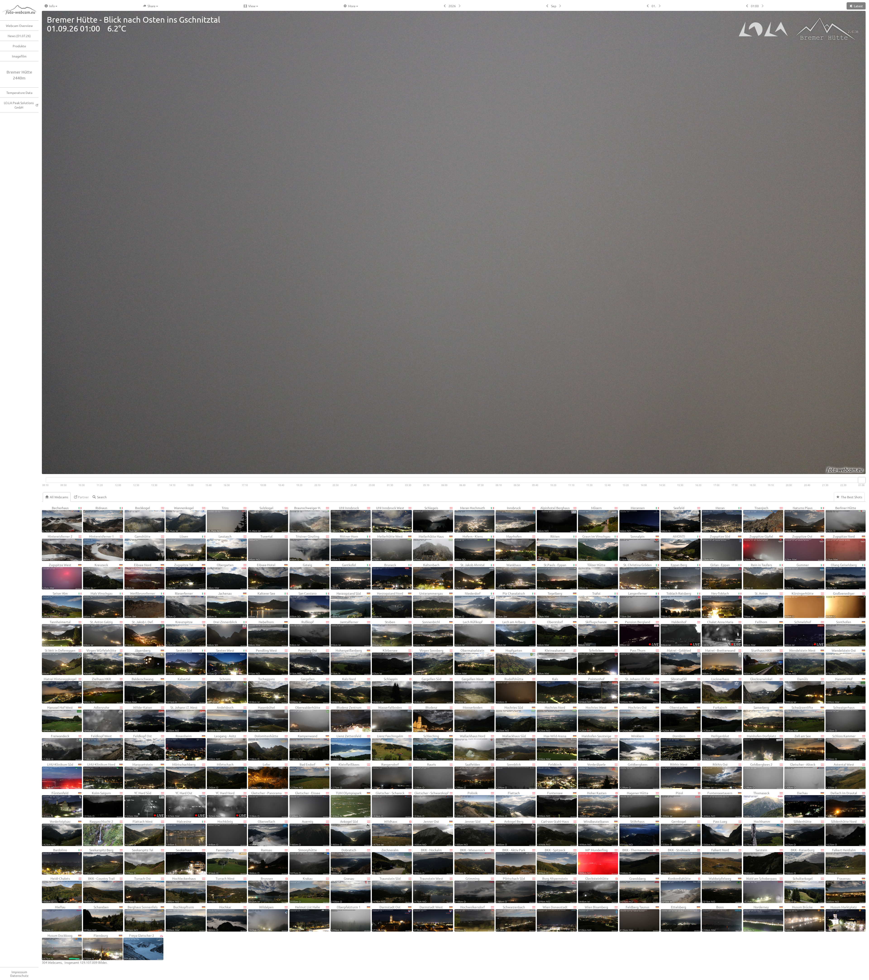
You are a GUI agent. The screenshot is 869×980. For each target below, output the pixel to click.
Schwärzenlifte (799, 718)
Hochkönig (220, 832)
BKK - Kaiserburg (799, 861)
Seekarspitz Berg (98, 861)
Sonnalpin (632, 547)
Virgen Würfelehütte (99, 661)
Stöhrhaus (632, 832)
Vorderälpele (591, 775)
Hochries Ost (633, 718)
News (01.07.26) (19, 36)
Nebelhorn (261, 633)
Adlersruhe (96, 718)
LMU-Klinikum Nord (99, 775)
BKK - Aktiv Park (510, 861)
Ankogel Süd (344, 832)
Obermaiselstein (470, 661)
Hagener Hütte (634, 804)
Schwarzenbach (510, 918)
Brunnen (260, 889)
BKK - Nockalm (427, 861)
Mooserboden (468, 718)
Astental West (840, 775)
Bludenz (425, 718)
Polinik (466, 804)
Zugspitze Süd (716, 547)
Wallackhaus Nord (470, 747)
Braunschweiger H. (305, 519)
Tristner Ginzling (305, 547)
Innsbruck (508, 519)
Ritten (548, 547)
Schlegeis (425, 519)
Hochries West (592, 718)
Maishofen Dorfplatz (759, 747)
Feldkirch (549, 775)
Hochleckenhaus (181, 889)
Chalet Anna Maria (721, 633)
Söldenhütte (798, 832)
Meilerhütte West (387, 547)
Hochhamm (756, 832)
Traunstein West (428, 889)
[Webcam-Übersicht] (21, 10)
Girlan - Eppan (716, 576)
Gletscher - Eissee (305, 804)
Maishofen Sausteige (594, 747)
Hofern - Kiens (469, 547)
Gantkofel (343, 576)
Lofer (259, 775)
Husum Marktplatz (841, 918)
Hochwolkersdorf (470, 918)
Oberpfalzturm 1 (346, 918)
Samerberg (756, 718)
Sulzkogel (260, 519)
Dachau (796, 804)
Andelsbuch (220, 718)
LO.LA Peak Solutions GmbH (19, 105)
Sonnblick (508, 775)
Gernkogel (673, 832)
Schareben (96, 918)
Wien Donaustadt (552, 918)
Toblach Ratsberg (676, 604)
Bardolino (54, 861)
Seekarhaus (179, 861)
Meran (713, 519)
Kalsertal (178, 690)
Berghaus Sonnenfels (141, 918)
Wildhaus (384, 832)
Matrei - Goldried (676, 661)
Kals (547, 690)
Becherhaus (55, 519)
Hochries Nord (551, 718)
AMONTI (673, 547)
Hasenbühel (261, 718)
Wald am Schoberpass (760, 889)
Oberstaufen (674, 718)
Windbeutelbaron (593, 832)
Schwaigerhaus (840, 718)
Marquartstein (139, 775)
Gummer (797, 576)
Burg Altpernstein (552, 889)
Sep (553, 6)
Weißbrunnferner (140, 604)
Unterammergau (428, 604)
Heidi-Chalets (56, 889)
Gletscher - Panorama (265, 804)
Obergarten (220, 576)
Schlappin (385, 690)
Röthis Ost (715, 775)
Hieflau (53, 918)
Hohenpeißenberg (346, 661)
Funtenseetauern (717, 804)
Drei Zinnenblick (222, 633)
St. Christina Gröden (636, 576)
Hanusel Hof (839, 690)
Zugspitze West (56, 576)
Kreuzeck (95, 576)
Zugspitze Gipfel (758, 547)
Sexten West (220, 661)
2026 (452, 6)
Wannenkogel (180, 519)
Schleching (426, 747)
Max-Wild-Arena (551, 747)
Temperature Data (19, 93)
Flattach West (139, 832)
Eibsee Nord (138, 576)
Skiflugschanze (592, 633)
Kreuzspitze (179, 633)
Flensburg (95, 946)
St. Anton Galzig (98, 633)
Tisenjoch (755, 519)
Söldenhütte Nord (841, 832)
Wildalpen (261, 918)
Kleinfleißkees (345, 775)
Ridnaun (95, 519)
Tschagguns (261, 690)
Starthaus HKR (757, 661)
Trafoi (589, 604)
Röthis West (674, 775)
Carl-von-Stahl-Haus (553, 832)
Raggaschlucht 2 (98, 832)
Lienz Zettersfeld (346, 747)
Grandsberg (633, 889)
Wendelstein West (800, 661)
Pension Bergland (639, 633)
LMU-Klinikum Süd (57, 775)
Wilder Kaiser (138, 718)
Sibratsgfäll (674, 690)
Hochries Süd (509, 718)
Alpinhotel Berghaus (553, 519)
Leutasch (219, 547)
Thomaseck (756, 804)
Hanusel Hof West (57, 718)
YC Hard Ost (185, 804)
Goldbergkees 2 (758, 775)
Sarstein (755, 861)
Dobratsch (343, 861)
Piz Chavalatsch (510, 604)
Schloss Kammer (840, 747)
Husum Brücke (799, 918)
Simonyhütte (303, 861)
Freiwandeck (55, 747)
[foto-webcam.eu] (847, 471)
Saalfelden (467, 775)
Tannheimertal (56, 633)
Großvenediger (840, 604)
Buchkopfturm (180, 918)
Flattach (508, 804)
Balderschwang (139, 690)
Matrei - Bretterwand (718, 661)
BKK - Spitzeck (551, 861)
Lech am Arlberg (510, 633)
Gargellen (302, 690)
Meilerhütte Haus (428, 547)
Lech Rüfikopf (468, 633)
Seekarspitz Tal (139, 861)
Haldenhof (680, 633)
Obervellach (261, 832)
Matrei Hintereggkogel (59, 690)
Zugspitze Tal (179, 576)
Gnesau (342, 889)
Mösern (590, 519)
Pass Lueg (714, 832)
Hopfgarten (509, 661)
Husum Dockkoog (57, 946)
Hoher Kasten (592, 804)
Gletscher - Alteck (800, 775)
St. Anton (755, 604)
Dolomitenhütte (263, 747)
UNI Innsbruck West (388, 519)
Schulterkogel (799, 889)
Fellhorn (755, 633)
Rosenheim (179, 747)
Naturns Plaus (798, 519)
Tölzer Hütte (591, 576)
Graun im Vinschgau (594, 547)
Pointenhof (591, 690)
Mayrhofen (509, 547)
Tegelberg (549, 604)
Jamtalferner (344, 633)
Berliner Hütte (841, 519)
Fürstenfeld (55, 804)
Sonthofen (838, 633)
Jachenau (219, 604)
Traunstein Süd (386, 889)
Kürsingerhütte (799, 604)
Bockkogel (137, 519)
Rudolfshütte (509, 690)
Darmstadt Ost (386, 918)
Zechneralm (385, 861)
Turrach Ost (138, 889)
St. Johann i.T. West (182, 718)
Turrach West (221, 889)
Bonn (713, 918)
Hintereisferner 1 (98, 547)
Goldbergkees (633, 775)
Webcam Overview (19, 26)
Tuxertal (260, 547)
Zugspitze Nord (840, 547)
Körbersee (384, 661)
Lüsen (177, 547)
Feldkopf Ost (138, 747)
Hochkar (219, 918)
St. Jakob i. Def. (139, 633)
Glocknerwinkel (758, 690)
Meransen (632, 519)
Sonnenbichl (426, 633)
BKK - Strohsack (675, 861)
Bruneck (384, 576)
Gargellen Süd (427, 690)
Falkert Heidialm (841, 861)
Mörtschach (220, 775)
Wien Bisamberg (593, 918)
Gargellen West (469, 690)
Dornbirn (673, 747)
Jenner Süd (467, 832)
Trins (218, 519)
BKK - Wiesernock (470, 861)
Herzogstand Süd (346, 604)
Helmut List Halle (305, 918)
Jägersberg (137, 661)
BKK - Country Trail (99, 889)
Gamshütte (138, 547)
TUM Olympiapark (346, 804)
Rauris (424, 775)
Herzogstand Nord (387, 604)
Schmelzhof (804, 633)
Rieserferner (179, 604)
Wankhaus (508, 576)
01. (654, 6)
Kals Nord (343, 690)
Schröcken (591, 661)
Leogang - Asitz (221, 747)
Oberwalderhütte (305, 718)
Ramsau (260, 861)
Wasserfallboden (387, 718)
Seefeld (672, 519)
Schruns (219, 690)
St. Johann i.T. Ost (635, 690)
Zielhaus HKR (97, 690)
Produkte (19, 46)
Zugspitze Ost (799, 547)
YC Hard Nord (226, 804)
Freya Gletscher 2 (139, 946)
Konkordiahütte (676, 889)
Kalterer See (261, 604)
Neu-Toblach (715, 604)
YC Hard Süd (144, 804)
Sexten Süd (179, 661)
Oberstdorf (550, 633)
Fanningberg (220, 861)
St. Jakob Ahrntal (470, 576)
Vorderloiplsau (56, 832)
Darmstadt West (428, 918)
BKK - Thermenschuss (636, 861)
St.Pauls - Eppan (551, 576)
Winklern (632, 747)
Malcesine (178, 832)
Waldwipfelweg (716, 889)
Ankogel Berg (509, 832)
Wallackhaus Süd (511, 747)
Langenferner (633, 604)
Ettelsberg (673, 918)
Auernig (301, 832)
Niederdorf (467, 604)
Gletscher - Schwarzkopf (430, 804)
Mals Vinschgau (97, 604)
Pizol (672, 804)
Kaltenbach (426, 576)
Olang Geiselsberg (841, 576)
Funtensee (550, 804)
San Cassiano (303, 604)
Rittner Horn (344, 547)
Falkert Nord (715, 861)
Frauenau (838, 889)
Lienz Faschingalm (387, 747)
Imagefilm (19, 56)
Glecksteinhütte (593, 889)
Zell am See (798, 747)
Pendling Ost (303, 661)
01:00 (755, 6)
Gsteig (301, 576)
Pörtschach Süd (510, 889)
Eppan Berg (674, 576)
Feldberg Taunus (634, 918)
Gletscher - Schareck (388, 804)
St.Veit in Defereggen (58, 661)
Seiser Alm (55, 604)
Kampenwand (303, 747)
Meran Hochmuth (470, 519)
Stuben (383, 633)
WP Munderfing (592, 861)
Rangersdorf (385, 775)
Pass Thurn (632, 661)
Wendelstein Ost (841, 661)
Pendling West (262, 661)
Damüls (796, 690)
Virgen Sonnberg (428, 661)
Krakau (301, 889)
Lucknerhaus (715, 690)
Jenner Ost (426, 832)
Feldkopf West (97, 747)
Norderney (756, 918)
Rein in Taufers (757, 576)
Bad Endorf (302, 775)
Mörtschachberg (181, 775)
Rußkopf (302, 633)
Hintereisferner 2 (57, 547)
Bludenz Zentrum (346, 718)
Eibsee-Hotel (261, 576)
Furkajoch (714, 718)
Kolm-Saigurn (97, 804)
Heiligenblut (715, 747)
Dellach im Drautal (841, 804)
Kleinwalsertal (551, 661)
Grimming (467, 889)
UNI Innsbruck (345, 519)
